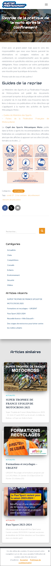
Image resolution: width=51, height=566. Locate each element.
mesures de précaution (12, 199)
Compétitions (12, 260)
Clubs (9, 255)
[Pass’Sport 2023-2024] (25, 501)
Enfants (10, 270)
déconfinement (34, 195)
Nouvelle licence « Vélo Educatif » (20, 318)
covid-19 (10, 195)
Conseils (10, 265)
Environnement (13, 275)
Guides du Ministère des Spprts (18, 115)
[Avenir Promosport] (15, 4)
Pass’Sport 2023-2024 (16, 313)
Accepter (24, 560)
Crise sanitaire (21, 195)
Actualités (18, 191)
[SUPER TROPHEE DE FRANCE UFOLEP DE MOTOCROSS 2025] (25, 376)
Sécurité (10, 280)
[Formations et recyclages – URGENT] (25, 441)
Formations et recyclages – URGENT (22, 308)
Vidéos (10, 285)
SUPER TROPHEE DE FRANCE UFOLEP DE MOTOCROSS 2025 (19, 403)
